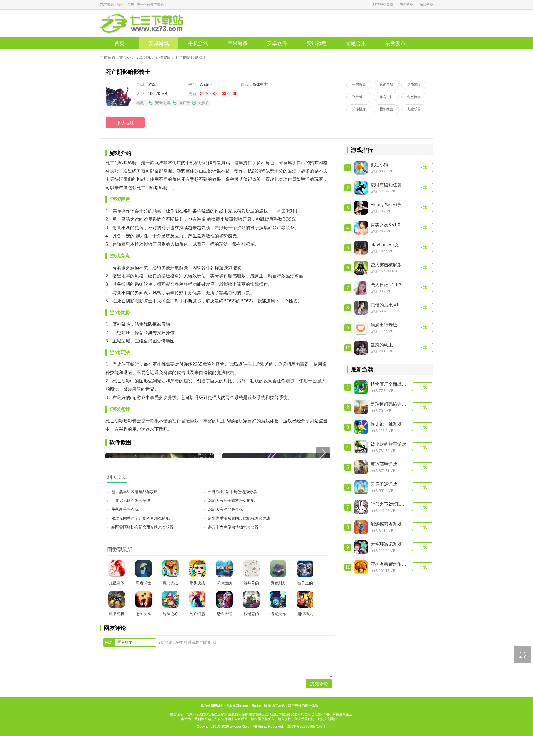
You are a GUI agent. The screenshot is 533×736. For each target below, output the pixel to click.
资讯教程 (316, 43)
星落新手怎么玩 (125, 509)
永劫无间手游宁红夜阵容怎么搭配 (140, 518)
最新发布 (395, 43)
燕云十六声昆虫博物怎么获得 (233, 527)
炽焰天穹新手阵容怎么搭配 (231, 500)
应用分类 (406, 5)
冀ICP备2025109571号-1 (306, 727)
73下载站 (150, 23)
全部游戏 (359, 85)
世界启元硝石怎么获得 (130, 500)
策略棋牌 (359, 109)
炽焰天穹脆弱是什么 (225, 509)
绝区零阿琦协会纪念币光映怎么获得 (142, 527)
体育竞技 (386, 97)
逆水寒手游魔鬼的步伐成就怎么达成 (239, 518)
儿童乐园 (414, 109)
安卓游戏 (159, 43)
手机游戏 (198, 43)
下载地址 (125, 122)
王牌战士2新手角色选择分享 (232, 491)
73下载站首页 (383, 5)
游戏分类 (426, 5)
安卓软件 (277, 43)
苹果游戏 (238, 43)
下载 (422, 167)
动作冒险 (163, 57)
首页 (119, 43)
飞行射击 (359, 97)
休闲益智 (386, 85)
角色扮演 (414, 97)
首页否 (125, 57)
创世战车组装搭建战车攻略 (134, 491)
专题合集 (356, 43)
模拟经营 (386, 109)
